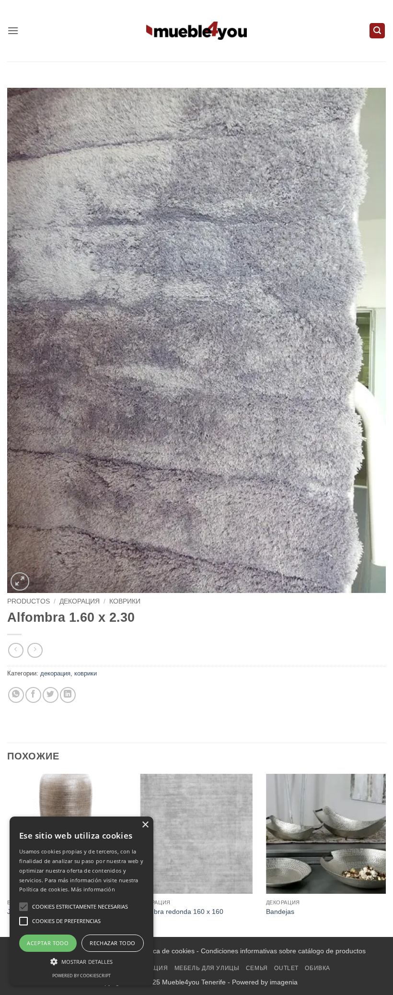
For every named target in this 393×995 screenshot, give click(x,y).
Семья (257, 968)
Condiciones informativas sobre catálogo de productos (283, 951)
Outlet (286, 968)
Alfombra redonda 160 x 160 (180, 911)
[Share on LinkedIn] (68, 695)
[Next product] (15, 650)
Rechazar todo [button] (112, 943)
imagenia (284, 982)
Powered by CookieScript (81, 975)
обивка (317, 968)
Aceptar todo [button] (48, 943)
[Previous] (7, 854)
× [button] (145, 825)
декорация (79, 601)
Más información (93, 889)
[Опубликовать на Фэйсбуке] (33, 695)
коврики (124, 601)
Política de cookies (166, 951)
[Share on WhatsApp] (16, 695)
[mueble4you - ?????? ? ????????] (196, 30)
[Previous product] (34, 650)
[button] (13, 30)
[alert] (81, 901)
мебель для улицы (207, 968)
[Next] (385, 854)
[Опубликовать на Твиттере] (50, 695)
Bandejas (280, 911)
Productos (28, 601)
